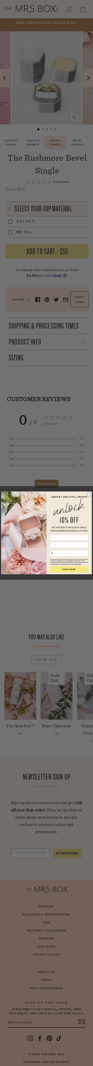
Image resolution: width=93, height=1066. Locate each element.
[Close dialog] (89, 495)
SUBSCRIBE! (69, 569)
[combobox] (54, 553)
